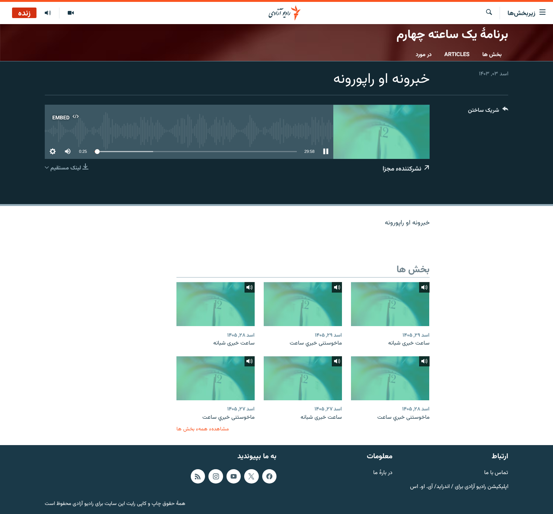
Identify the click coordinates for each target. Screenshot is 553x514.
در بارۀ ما (382, 473)
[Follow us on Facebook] (269, 476)
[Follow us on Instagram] (215, 476)
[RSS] (198, 476)
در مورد (423, 54)
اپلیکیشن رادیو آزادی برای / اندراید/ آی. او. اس (459, 487)
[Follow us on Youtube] (233, 476)
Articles (456, 54)
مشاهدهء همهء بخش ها (202, 429)
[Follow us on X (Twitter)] (251, 476)
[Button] (488, 112)
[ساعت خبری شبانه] (390, 304)
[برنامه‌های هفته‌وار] (47, 13)
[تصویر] (70, 13)
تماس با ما (496, 473)
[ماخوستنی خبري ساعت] (303, 304)
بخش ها (492, 54)
